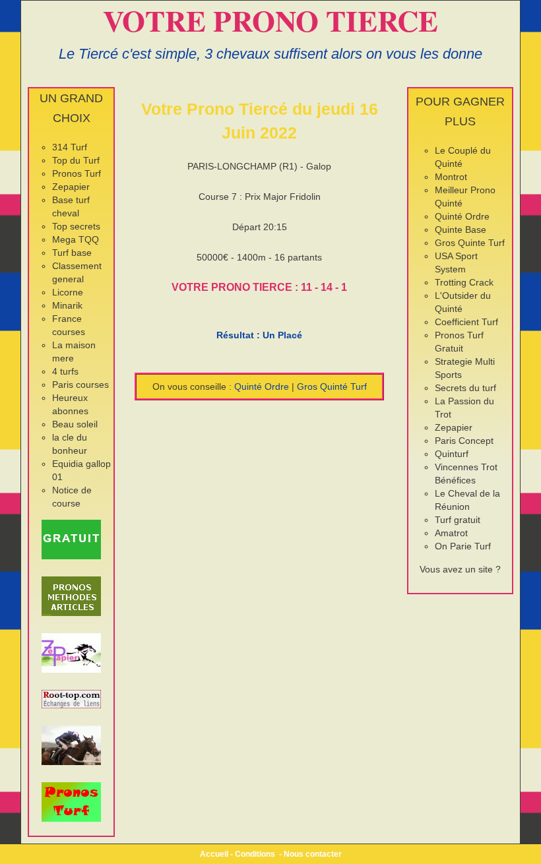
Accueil (214, 854)
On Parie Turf (463, 546)
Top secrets (76, 226)
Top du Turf (76, 160)
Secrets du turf (465, 388)
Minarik (67, 305)
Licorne (67, 292)
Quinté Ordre (261, 386)
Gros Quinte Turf (470, 242)
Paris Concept (464, 440)
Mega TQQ (75, 239)
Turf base (72, 252)
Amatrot (451, 533)
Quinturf (451, 453)
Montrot (451, 176)
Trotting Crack (464, 282)
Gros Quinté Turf (332, 386)
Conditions (255, 854)
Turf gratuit (457, 519)
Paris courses (80, 384)
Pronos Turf (76, 173)
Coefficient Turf (466, 322)
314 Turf (69, 147)
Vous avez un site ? (460, 569)
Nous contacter (313, 854)
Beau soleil (75, 424)
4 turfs (65, 371)
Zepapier (71, 186)
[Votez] (71, 539)
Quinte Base (460, 229)
